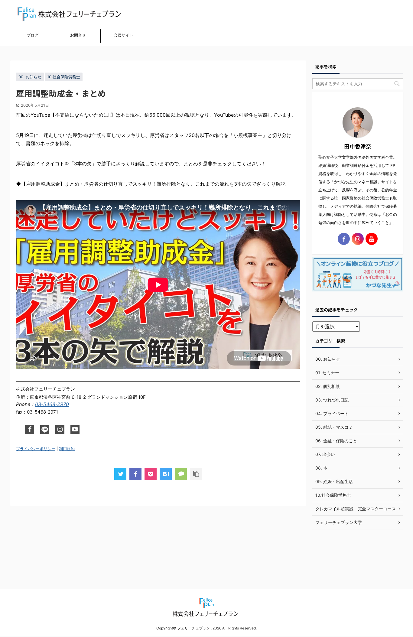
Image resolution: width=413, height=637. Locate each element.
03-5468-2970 (52, 404)
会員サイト (123, 35)
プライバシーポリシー (35, 449)
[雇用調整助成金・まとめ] (166, 474)
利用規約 (67, 449)
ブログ (32, 35)
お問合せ (78, 35)
